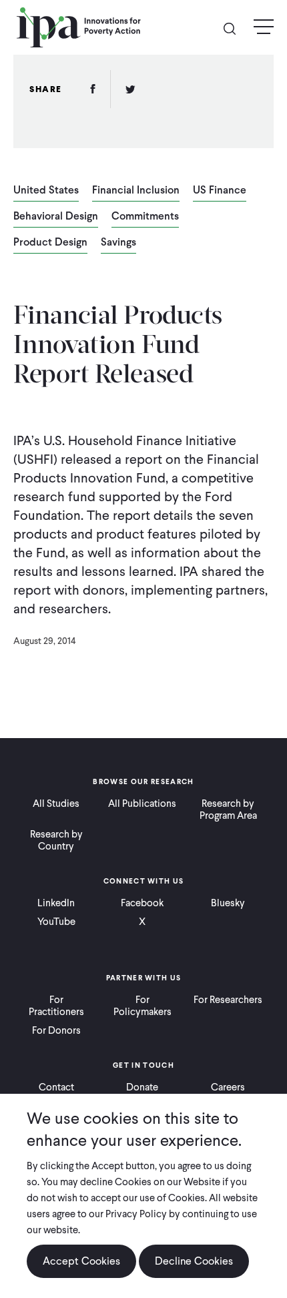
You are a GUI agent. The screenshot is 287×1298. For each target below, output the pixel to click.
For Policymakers (142, 1006)
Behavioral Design (55, 217)
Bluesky (228, 903)
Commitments (145, 217)
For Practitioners (56, 1006)
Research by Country (56, 840)
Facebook (142, 903)
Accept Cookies (81, 1261)
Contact (56, 1087)
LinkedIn (56, 903)
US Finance (219, 191)
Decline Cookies (194, 1261)
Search (235, 27)
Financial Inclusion (136, 191)
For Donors (56, 1030)
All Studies (56, 803)
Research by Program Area (228, 809)
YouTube (56, 922)
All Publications (142, 803)
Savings (118, 243)
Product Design (50, 243)
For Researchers (228, 1000)
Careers (228, 1087)
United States (46, 191)
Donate (142, 1087)
